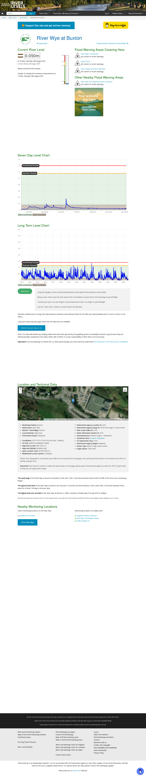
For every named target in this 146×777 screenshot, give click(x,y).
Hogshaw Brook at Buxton (87, 516)
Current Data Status (63, 755)
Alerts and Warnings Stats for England (70, 745)
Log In (107, 13)
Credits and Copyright (102, 745)
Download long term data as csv (31, 328)
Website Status (117, 13)
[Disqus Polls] (73, 560)
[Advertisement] (73, 134)
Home (3, 18)
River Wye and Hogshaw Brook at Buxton (96, 82)
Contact (97, 740)
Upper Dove (85, 61)
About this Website (101, 734)
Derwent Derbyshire (97, 438)
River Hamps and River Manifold (93, 69)
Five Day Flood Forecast (27, 742)
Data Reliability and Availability (105, 748)
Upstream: (42, 43)
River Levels (43, 13)
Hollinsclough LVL (83, 521)
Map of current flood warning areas (69, 740)
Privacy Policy (99, 753)
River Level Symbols (25, 747)
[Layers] (125, 390)
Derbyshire (23, 18)
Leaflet (46, 419)
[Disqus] (73, 620)
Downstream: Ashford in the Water (112, 43)
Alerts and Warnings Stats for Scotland (70, 747)
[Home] (2, 13)
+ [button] (20, 389)
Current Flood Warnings (64, 734)
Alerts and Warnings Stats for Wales (69, 750)
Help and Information (135, 13)
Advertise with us (100, 742)
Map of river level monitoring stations (32, 734)
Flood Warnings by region (65, 732)
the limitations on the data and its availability (111, 342)
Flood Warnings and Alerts (104, 737)
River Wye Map (27, 522)
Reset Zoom (25, 291)
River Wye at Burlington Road (88, 518)
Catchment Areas (24, 737)
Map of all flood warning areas (67, 737)
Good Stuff (76, 771)
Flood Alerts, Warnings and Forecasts (65, 13)
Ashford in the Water (27, 516)
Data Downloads (100, 750)
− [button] (20, 392)
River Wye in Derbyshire (90, 54)
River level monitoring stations (29, 732)
